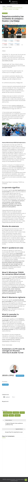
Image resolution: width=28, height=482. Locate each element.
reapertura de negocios (9, 65)
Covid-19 (22, 412)
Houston (5, 415)
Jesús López (8, 375)
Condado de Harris (7, 412)
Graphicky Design (14, 480)
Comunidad (4, 13)
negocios (11, 415)
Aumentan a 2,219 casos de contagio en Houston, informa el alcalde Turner (13, 351)
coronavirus (15, 412)
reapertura (17, 415)
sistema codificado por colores (12, 106)
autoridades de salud (7, 60)
